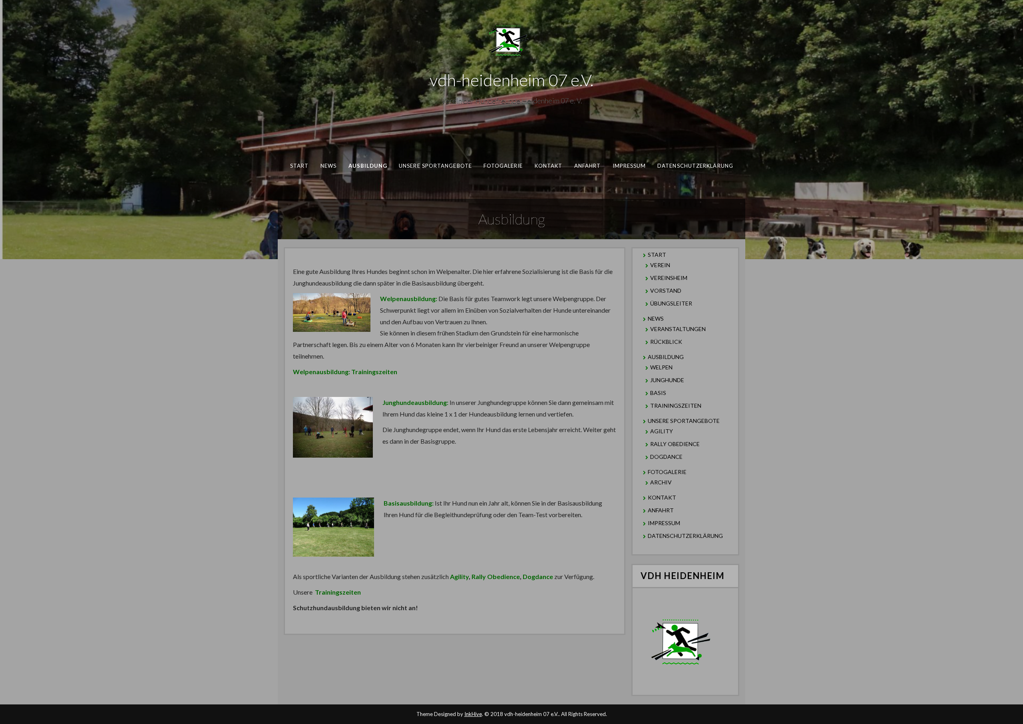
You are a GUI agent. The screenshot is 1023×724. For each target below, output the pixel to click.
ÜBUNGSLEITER (671, 303)
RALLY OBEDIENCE (675, 443)
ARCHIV (661, 482)
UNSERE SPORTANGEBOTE (435, 166)
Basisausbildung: (409, 503)
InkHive (473, 714)
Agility (459, 576)
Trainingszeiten (338, 592)
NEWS (328, 166)
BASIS (658, 392)
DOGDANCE (666, 456)
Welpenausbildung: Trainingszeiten (345, 371)
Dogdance (538, 576)
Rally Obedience (496, 576)
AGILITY (661, 431)
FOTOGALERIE (503, 166)
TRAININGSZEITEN (675, 405)
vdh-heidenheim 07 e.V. (511, 80)
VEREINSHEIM (668, 277)
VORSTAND (665, 290)
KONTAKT (549, 166)
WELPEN (661, 367)
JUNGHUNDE (667, 380)
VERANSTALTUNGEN (678, 328)
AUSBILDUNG (368, 166)
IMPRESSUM (629, 166)
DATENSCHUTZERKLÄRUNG (695, 166)
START (299, 166)
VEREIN (660, 265)
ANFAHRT (587, 166)
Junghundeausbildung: (415, 402)
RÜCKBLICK (666, 341)
